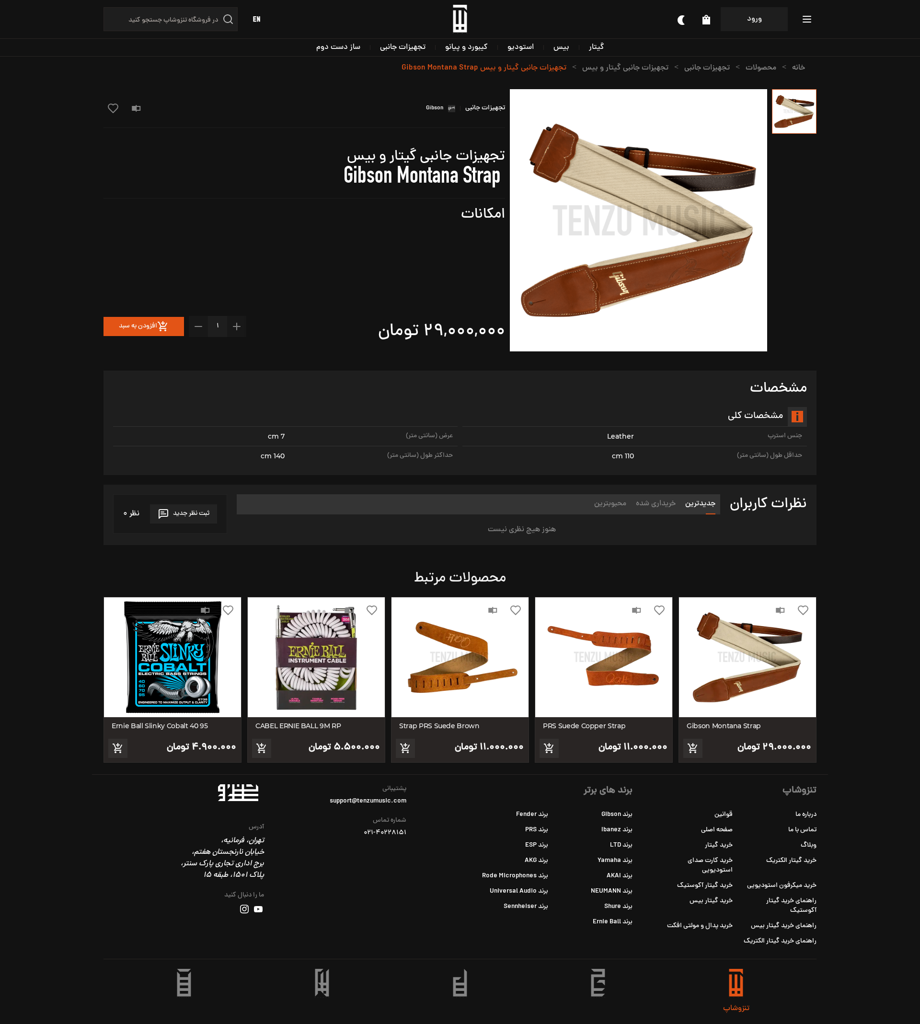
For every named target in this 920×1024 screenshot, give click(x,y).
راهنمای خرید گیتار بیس (783, 926)
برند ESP (536, 845)
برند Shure (618, 907)
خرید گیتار (719, 845)
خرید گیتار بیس (711, 901)
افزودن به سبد (138, 326)
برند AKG (536, 861)
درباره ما (805, 815)
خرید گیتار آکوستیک (705, 886)
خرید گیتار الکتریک (791, 861)
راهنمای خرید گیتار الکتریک (780, 941)
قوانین (723, 815)
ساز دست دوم (338, 47)
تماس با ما (802, 830)
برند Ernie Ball (612, 922)
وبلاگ (808, 845)
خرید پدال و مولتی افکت (700, 926)
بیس (561, 47)
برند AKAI (619, 876)
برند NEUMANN (611, 891)
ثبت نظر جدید (191, 514)
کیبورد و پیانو (466, 47)
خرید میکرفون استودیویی (781, 886)
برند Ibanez (616, 830)
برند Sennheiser (526, 907)
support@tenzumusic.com (368, 801)
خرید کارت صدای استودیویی (710, 865)
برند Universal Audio (519, 891)
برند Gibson (616, 815)
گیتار (596, 47)
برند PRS (536, 830)
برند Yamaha (615, 861)
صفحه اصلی (717, 830)
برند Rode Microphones (515, 876)
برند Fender (532, 815)
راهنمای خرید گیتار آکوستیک (791, 906)
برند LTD (621, 845)
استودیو (520, 47)
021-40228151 (385, 833)
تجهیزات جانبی (403, 47)
